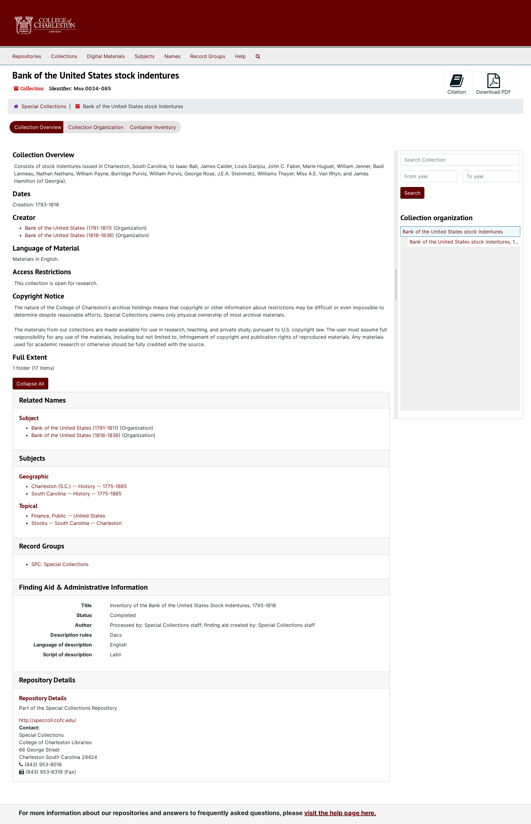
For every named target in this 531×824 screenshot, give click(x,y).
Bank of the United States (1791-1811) (68, 228)
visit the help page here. (340, 813)
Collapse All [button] (30, 384)
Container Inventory (153, 127)
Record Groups (207, 56)
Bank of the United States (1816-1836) (69, 235)
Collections (64, 56)
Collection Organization (95, 127)
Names (172, 56)
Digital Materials (106, 56)
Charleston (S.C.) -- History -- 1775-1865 (79, 486)
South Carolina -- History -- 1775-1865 (76, 493)
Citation (456, 92)
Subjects (145, 56)
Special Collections (44, 106)
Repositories (26, 56)
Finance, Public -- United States (68, 516)
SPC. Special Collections (59, 564)
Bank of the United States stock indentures (453, 231)
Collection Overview (37, 127)
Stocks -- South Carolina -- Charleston (76, 523)
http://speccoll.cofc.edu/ (47, 720)
